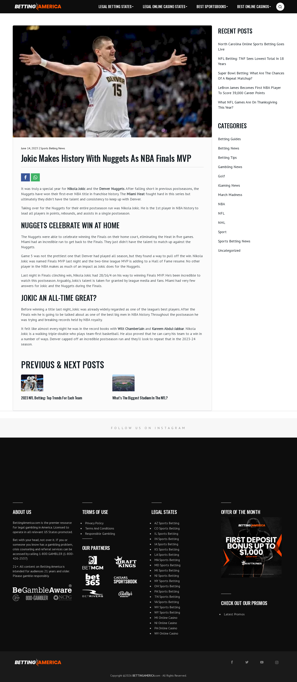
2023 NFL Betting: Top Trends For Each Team (51, 397)
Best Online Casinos (253, 6)
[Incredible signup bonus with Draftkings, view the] (173, 462)
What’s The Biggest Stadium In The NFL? (140, 397)
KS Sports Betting (166, 549)
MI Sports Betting (166, 570)
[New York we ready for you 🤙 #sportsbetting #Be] (123, 462)
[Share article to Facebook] (25, 177)
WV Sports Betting (167, 607)
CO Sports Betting (167, 528)
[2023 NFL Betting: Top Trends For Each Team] (32, 390)
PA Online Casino (165, 628)
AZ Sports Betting (166, 523)
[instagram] (276, 662)
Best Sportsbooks (211, 6)
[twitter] (247, 662)
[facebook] (232, 662)
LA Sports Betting (166, 555)
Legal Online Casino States (164, 6)
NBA (221, 204)
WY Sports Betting (167, 612)
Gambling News (230, 166)
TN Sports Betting (167, 597)
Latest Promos (234, 614)
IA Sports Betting (166, 544)
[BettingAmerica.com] (38, 6)
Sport (222, 231)
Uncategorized (229, 250)
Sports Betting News (234, 241)
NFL (221, 213)
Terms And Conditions (99, 528)
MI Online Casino (166, 618)
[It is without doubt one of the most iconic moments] (74, 462)
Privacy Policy (94, 523)
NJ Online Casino (165, 623)
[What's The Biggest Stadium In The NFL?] (123, 390)
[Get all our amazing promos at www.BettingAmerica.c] (223, 462)
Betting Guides (229, 139)
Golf (221, 176)
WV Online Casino (166, 633)
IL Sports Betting (166, 533)
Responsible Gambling (100, 533)
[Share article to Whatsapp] (35, 177)
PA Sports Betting (166, 591)
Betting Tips (227, 157)
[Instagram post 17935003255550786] (272, 462)
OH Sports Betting (167, 586)
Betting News (228, 148)
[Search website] (280, 7)
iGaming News (229, 185)
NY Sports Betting (167, 581)
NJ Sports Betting (166, 576)
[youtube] (262, 662)
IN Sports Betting (166, 539)
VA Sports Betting (166, 602)
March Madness (230, 194)
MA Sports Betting (167, 560)
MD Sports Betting (167, 565)
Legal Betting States (115, 6)
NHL (221, 222)
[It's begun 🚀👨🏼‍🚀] (25, 462)
